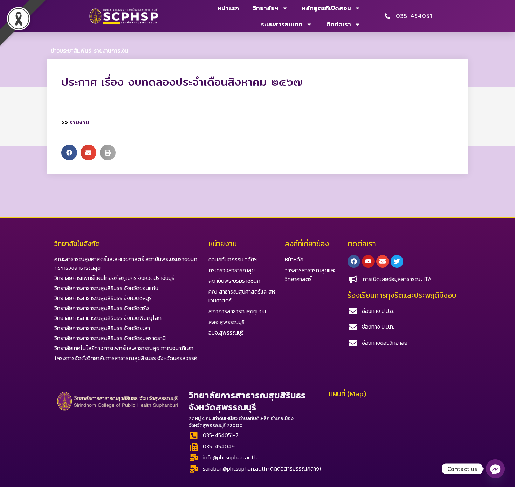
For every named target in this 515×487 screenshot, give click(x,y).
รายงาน (79, 122)
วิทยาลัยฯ (266, 8)
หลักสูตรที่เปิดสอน (326, 8)
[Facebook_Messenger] (495, 468)
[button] (69, 152)
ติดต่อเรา (338, 24)
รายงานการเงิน (111, 50)
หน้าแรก (228, 8)
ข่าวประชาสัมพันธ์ (71, 50)
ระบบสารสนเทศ (282, 24)
